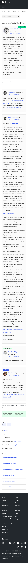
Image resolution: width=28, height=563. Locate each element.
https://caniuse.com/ (9, 213)
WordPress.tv (6, 519)
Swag (17, 519)
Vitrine (16, 497)
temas (9, 424)
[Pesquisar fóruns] (18, 16)
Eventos (17, 513)
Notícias (4, 500)
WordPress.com (7, 524)
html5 (3, 424)
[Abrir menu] (25, 2)
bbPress (5, 529)
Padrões (17, 505)
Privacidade (5, 505)
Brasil (6, 539)
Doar (17, 516)
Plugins (17, 503)
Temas (8, 11)
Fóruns (3, 7)
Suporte (4, 513)
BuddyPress (6, 532)
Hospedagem (5, 503)
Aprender (4, 510)
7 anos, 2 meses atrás (15, 33)
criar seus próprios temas (14, 108)
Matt (4, 527)
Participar (17, 510)
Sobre (3, 497)
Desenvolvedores (7, 516)
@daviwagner (14, 123)
